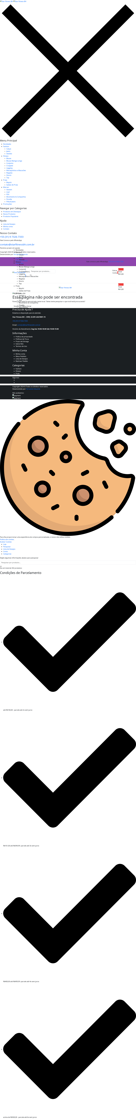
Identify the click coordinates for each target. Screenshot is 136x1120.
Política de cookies (7, 539)
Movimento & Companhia (16, 197)
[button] (121, 271)
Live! (8, 192)
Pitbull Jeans (11, 202)
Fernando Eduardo (33, 389)
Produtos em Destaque (12, 212)
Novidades (7, 144)
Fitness (5, 156)
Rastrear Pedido (22, 361)
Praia (5, 180)
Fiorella (9, 199)
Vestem (9, 190)
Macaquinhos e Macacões (16, 170)
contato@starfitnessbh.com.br (17, 244)
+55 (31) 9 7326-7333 (11, 236)
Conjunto (9, 163)
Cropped (9, 166)
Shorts (8, 175)
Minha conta (8, 226)
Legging (9, 168)
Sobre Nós (19, 344)
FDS (7, 194)
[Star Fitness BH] (13, 1)
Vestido (9, 154)
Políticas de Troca (22, 339)
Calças (8, 149)
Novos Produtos (9, 214)
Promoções (7, 204)
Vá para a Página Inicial (22, 306)
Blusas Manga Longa (14, 161)
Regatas (9, 173)
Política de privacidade (24, 337)
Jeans (8, 151)
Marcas (6, 187)
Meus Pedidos (21, 356)
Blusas (8, 158)
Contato (6, 229)
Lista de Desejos (9, 224)
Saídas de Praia (12, 185)
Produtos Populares (10, 216)
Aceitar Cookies (6, 542)
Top (7, 178)
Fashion (6, 146)
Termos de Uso (21, 346)
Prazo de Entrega (22, 341)
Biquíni (9, 182)
